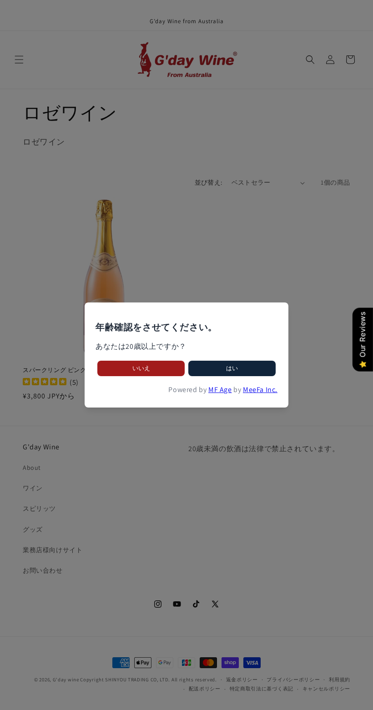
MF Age (220, 389)
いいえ (141, 368)
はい (232, 368)
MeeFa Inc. (260, 389)
